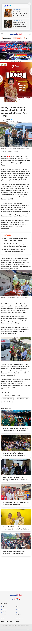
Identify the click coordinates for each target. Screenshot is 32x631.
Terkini (27, 38)
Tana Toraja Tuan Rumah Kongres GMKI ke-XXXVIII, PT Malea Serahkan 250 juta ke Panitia (15, 240)
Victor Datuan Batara (23, 398)
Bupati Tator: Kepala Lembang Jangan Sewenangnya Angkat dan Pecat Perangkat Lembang (15, 245)
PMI (19, 395)
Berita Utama (7, 38)
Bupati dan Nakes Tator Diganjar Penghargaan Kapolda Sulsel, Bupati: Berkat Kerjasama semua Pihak (15, 251)
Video (18, 38)
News (13, 395)
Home (2, 104)
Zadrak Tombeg (6, 402)
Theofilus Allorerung (8, 398)
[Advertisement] (16, 614)
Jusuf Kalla (5, 395)
